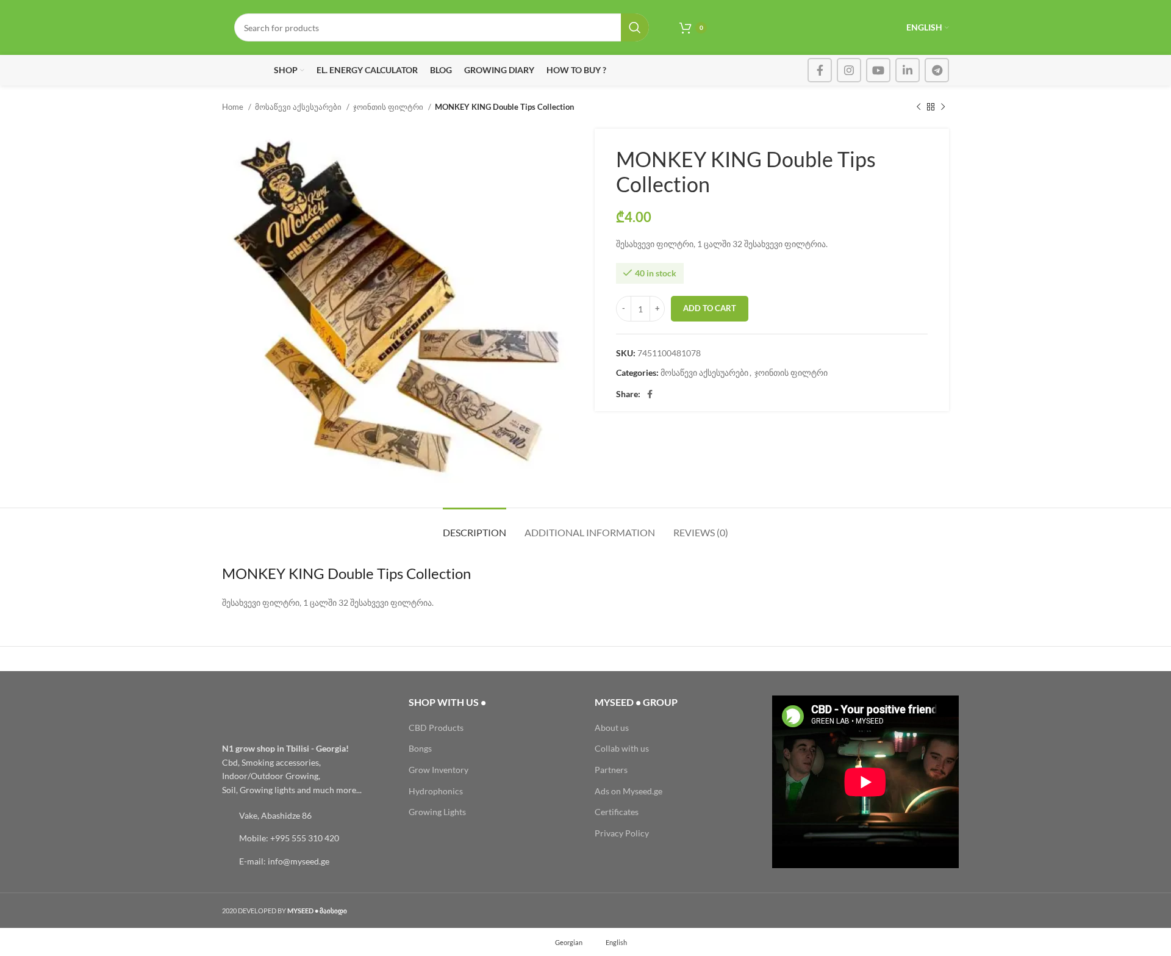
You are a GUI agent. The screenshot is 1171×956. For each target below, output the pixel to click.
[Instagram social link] (849, 70)
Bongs (420, 748)
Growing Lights (437, 812)
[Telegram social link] (937, 70)
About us (612, 727)
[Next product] (943, 107)
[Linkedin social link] (907, 70)
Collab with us (622, 748)
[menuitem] (563, 942)
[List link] (306, 815)
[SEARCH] (635, 27)
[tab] (474, 526)
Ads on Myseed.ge (628, 791)
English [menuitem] (616, 942)
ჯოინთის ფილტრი (389, 107)
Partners (611, 769)
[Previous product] (918, 107)
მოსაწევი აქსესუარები (299, 107)
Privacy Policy (622, 833)
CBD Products (436, 727)
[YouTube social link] (878, 70)
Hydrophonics (436, 791)
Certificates (617, 812)
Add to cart (709, 308)
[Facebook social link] (820, 70)
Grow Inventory (438, 769)
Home (233, 107)
